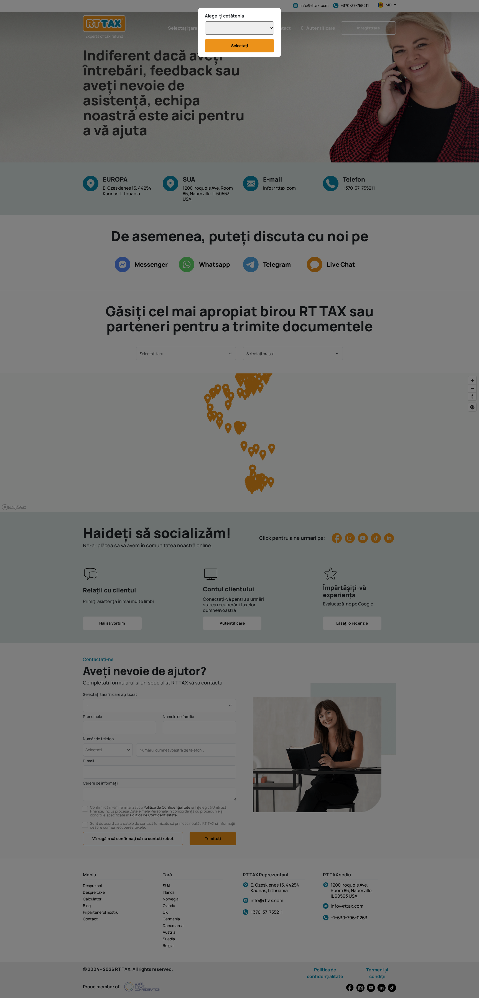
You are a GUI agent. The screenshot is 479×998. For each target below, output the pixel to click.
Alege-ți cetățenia (224, 16)
